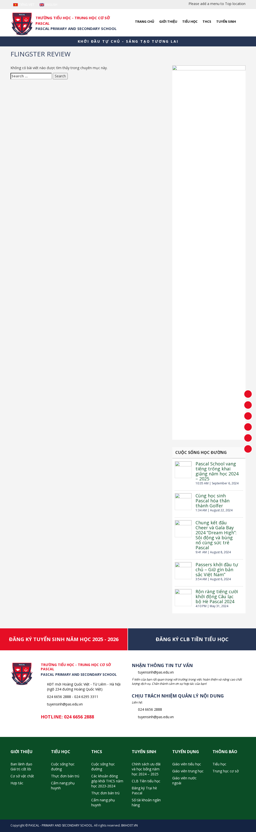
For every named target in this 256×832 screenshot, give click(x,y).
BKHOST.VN (129, 825)
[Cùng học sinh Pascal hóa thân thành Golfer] (183, 501)
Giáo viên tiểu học (186, 764)
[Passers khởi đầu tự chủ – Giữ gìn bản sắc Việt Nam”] (183, 570)
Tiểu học (190, 21)
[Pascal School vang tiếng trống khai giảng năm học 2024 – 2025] (183, 469)
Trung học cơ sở (225, 771)
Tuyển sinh (226, 21)
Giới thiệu (168, 21)
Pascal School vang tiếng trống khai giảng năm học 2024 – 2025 (217, 471)
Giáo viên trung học (188, 771)
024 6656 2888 (79, 717)
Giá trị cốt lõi (20, 769)
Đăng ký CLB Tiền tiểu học (192, 639)
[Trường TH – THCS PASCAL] (22, 24)
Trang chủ (144, 21)
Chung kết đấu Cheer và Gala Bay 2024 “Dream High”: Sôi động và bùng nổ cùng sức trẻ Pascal (216, 535)
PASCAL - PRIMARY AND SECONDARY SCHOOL (60, 825)
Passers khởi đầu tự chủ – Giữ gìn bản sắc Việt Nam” (217, 569)
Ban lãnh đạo (21, 764)
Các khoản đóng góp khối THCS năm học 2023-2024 (107, 781)
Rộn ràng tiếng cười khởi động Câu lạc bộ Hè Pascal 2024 (217, 596)
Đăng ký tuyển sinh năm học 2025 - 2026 (63, 639)
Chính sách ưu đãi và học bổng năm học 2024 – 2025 (146, 769)
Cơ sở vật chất (22, 776)
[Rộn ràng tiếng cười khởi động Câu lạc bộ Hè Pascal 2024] (183, 597)
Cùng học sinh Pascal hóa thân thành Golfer (213, 501)
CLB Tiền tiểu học (146, 781)
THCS (206, 21)
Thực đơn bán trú (65, 776)
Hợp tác (16, 783)
